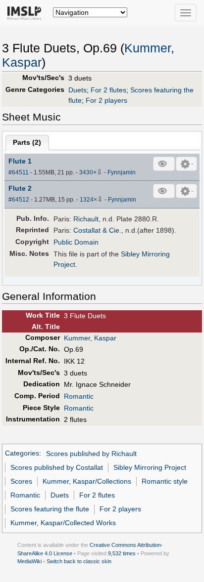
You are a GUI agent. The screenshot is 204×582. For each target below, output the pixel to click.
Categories (22, 453)
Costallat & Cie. (97, 230)
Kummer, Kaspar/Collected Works (63, 523)
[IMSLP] (26, 12)
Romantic (79, 396)
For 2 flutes (108, 90)
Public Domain (76, 242)
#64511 (18, 172)
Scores (21, 481)
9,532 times (122, 553)
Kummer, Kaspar (90, 338)
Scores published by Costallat (56, 467)
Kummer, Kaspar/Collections (87, 481)
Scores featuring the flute (49, 509)
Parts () (27, 142)
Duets (77, 90)
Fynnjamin (121, 172)
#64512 (18, 199)
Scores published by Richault (91, 453)
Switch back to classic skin (79, 561)
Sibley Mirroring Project (149, 467)
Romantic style (165, 481)
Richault (86, 219)
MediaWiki (29, 561)
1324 (87, 199)
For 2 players (106, 100)
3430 (86, 172)
